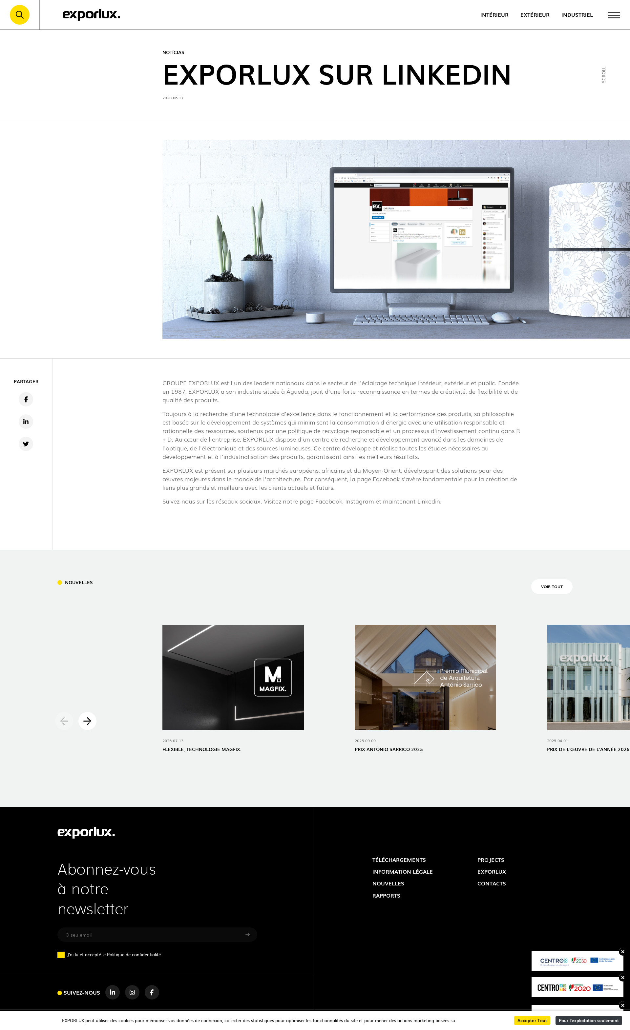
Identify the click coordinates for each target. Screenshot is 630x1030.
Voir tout (552, 586)
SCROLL (603, 75)
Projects (490, 859)
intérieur (494, 14)
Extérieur (535, 14)
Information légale (402, 871)
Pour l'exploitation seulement (589, 1020)
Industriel (577, 14)
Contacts (491, 883)
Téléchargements (399, 859)
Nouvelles (388, 883)
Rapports (386, 895)
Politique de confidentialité (134, 954)
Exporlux (491, 871)
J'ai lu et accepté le (114, 955)
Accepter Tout (532, 1020)
